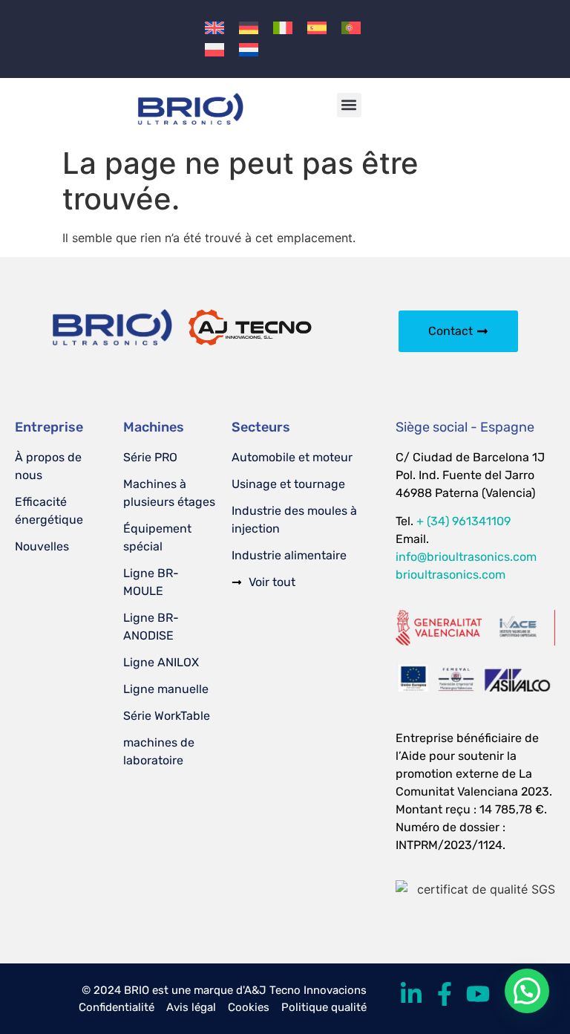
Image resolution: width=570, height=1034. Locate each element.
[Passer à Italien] (283, 28)
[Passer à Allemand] (249, 28)
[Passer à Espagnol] (317, 28)
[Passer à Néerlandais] (249, 49)
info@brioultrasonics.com (466, 557)
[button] (349, 105)
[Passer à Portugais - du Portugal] (351, 28)
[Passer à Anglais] (214, 28)
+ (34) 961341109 (463, 521)
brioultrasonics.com (450, 575)
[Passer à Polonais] (214, 49)
